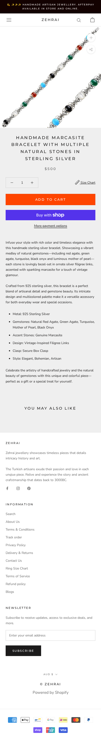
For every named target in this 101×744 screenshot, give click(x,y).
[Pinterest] (29, 488)
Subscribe (23, 651)
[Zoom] (91, 37)
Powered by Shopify (51, 692)
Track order (14, 537)
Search (11, 514)
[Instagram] (18, 488)
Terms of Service (18, 576)
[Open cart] (92, 19)
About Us (13, 522)
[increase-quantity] (32, 183)
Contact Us (14, 560)
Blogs (10, 592)
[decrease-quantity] (12, 183)
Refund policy (16, 584)
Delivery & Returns (19, 553)
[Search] (78, 20)
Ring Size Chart (17, 568)
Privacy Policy (16, 545)
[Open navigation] (9, 20)
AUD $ (48, 674)
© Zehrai (50, 684)
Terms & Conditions (20, 529)
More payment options (50, 226)
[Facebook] (7, 488)
